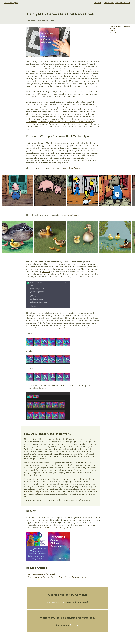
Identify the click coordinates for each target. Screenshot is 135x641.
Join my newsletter (56, 602)
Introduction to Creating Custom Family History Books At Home (57, 577)
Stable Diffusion (92, 146)
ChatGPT (46, 272)
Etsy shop (73, 625)
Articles (97, 3)
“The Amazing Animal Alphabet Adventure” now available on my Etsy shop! (59, 122)
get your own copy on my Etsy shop (54, 527)
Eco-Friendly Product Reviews (117, 3)
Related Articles (115, 33)
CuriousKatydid (11, 3)
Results (112, 30)
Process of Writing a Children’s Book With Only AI (121, 27)
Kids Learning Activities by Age (42, 574)
